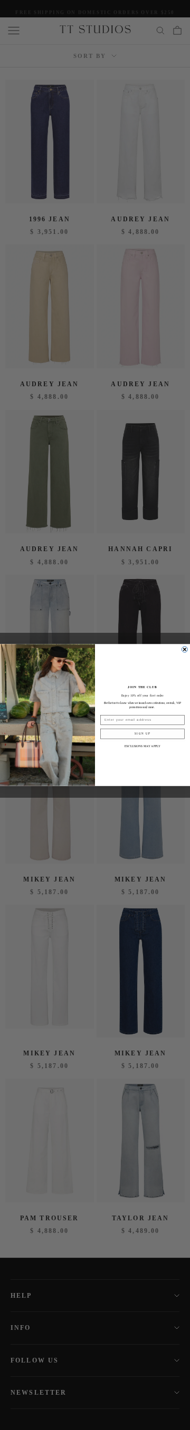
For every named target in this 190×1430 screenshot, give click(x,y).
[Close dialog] (184, 649)
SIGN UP (142, 734)
